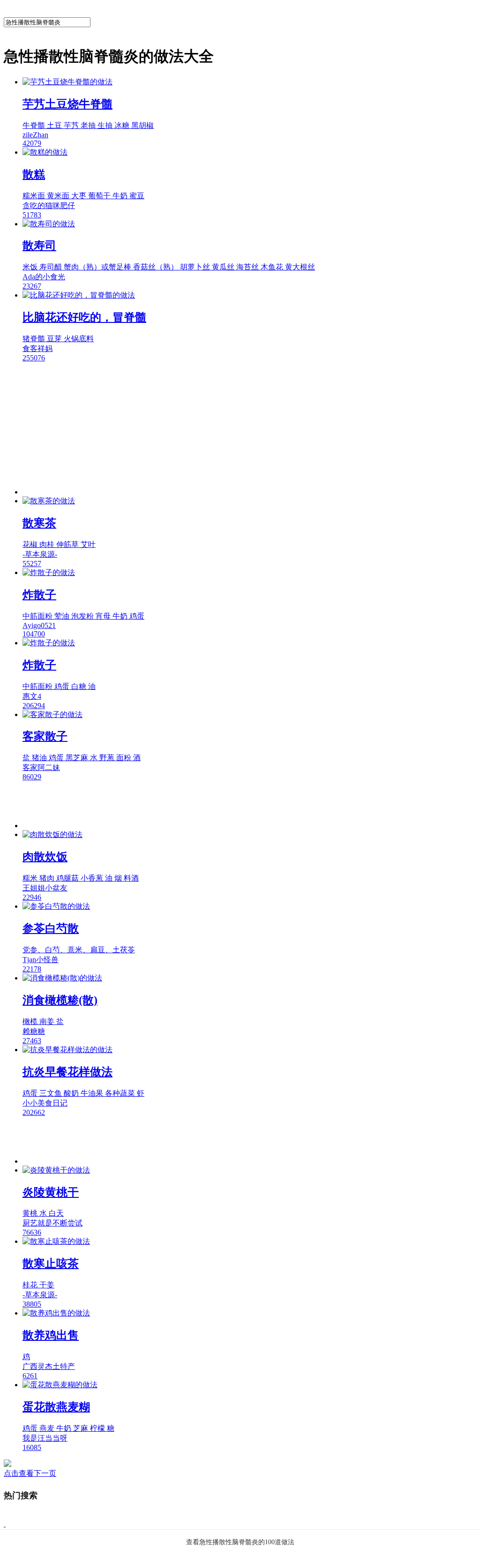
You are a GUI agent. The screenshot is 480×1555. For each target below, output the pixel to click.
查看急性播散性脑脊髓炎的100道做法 (240, 1542)
